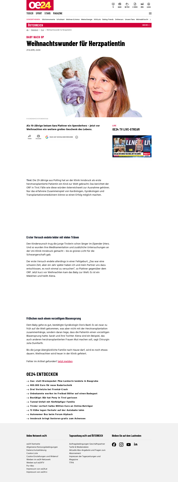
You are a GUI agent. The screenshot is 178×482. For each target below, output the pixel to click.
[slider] (125, 153)
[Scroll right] (150, 19)
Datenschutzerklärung (36, 450)
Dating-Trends (107, 19)
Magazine (58, 13)
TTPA (71, 462)
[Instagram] (121, 444)
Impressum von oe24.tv (36, 472)
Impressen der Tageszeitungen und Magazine (84, 458)
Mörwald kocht (142, 19)
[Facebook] (114, 444)
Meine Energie (86, 19)
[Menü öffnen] (150, 13)
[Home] (27, 30)
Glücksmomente (48, 19)
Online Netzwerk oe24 (36, 435)
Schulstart (61, 19)
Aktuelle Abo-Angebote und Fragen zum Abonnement (87, 452)
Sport (39, 13)
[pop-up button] (143, 153)
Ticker (29, 13)
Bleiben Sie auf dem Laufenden (126, 435)
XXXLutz (97, 19)
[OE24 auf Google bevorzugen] (76, 137)
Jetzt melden (65, 361)
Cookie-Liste (32, 453)
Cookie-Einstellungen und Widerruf (42, 456)
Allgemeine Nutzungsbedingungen (42, 447)
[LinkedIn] (136, 444)
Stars (48, 13)
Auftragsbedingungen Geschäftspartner (87, 444)
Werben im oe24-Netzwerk (38, 459)
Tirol (42, 30)
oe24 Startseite (33, 444)
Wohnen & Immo (73, 19)
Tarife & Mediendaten (79, 447)
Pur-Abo (30, 466)
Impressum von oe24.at (36, 469)
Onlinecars (119, 19)
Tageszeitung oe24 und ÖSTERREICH (86, 435)
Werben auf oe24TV (35, 462)
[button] (117, 153)
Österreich (35, 25)
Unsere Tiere (130, 19)
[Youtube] (129, 444)
